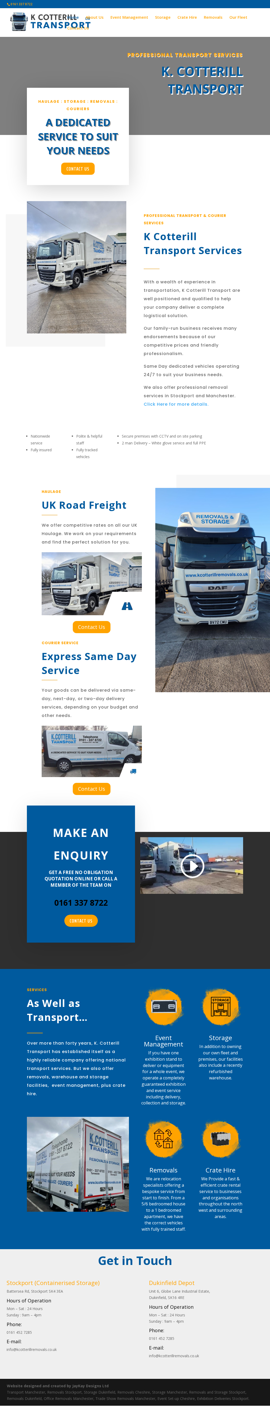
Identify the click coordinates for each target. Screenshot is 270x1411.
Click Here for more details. (176, 404)
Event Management (129, 17)
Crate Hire (187, 17)
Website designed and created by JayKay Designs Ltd (58, 1385)
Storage (163, 17)
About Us (95, 17)
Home (73, 17)
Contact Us (78, 28)
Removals (213, 17)
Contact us (77, 168)
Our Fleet (238, 17)
